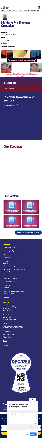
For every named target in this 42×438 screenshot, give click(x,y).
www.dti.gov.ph (8, 334)
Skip (27, 434)
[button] (39, 7)
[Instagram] (6, 341)
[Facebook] (4, 341)
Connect (3, 10)
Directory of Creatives (15, 10)
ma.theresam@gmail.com (7, 40)
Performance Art (11, 106)
